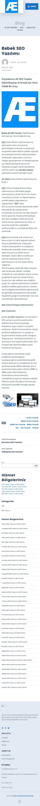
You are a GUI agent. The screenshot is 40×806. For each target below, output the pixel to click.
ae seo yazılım (32, 418)
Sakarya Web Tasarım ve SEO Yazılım (14, 619)
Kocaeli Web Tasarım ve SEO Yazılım (14, 678)
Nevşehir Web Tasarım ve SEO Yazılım (14, 642)
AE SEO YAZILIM (18, 796)
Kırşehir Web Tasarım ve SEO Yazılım (14, 687)
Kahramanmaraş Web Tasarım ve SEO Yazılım (17, 660)
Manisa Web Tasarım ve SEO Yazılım (14, 664)
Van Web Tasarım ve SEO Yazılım (13, 578)
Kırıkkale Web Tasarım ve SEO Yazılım (14, 560)
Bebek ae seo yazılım (29, 421)
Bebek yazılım (32, 425)
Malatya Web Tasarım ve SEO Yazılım (14, 669)
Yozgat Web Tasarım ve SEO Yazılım (14, 583)
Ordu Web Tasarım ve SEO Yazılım (13, 637)
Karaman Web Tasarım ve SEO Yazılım (14, 565)
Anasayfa (5, 737)
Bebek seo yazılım (17, 425)
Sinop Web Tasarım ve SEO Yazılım (13, 610)
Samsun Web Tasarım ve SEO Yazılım (14, 624)
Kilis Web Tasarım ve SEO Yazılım (12, 489)
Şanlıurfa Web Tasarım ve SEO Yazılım (14, 592)
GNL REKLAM (28, 796)
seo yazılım (25, 428)
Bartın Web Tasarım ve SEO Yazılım (13, 551)
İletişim (4, 745)
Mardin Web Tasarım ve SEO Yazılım (14, 655)
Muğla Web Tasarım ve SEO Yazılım (13, 651)
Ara (3, 462)
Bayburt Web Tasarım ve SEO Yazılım (14, 569)
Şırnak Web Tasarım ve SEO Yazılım (14, 556)
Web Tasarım (6, 510)
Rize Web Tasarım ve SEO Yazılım (13, 628)
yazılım (35, 428)
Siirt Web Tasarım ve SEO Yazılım (13, 615)
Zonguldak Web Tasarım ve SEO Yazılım (15, 574)
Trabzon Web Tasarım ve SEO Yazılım (14, 601)
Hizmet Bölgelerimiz (8, 759)
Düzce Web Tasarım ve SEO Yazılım (13, 484)
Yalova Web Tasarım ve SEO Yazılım (13, 491)
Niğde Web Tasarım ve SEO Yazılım (13, 633)
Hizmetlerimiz (6, 755)
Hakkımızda (5, 741)
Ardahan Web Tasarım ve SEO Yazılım (14, 547)
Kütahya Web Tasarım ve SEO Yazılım (14, 674)
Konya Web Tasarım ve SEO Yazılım (13, 683)
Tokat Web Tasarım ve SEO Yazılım (13, 605)
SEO (4, 423)
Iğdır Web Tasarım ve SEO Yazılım (12, 493)
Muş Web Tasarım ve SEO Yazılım (13, 646)
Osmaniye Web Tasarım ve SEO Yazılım (14, 487)
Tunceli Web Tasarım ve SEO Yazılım (14, 596)
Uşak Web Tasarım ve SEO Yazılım (13, 587)
